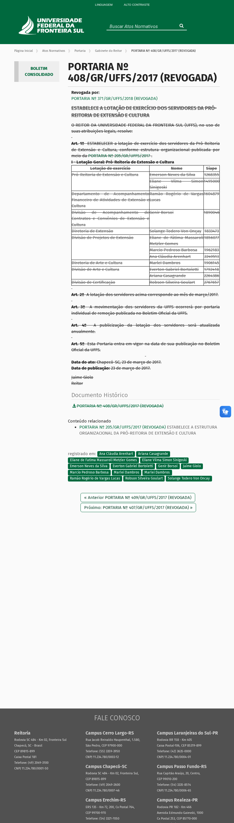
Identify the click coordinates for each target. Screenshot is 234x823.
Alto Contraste (137, 4)
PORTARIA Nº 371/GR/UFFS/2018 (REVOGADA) (114, 98)
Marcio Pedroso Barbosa (89, 472)
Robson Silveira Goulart (144, 479)
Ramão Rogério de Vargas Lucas (95, 479)
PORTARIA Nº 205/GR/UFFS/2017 (119, 155)
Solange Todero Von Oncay (189, 479)
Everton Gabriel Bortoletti (133, 466)
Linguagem (103, 4)
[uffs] (52, 25)
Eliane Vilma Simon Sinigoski (164, 460)
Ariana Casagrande (153, 454)
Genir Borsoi (167, 466)
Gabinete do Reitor (108, 51)
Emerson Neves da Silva (89, 466)
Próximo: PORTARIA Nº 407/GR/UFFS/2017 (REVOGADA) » (138, 507)
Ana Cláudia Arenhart (116, 454)
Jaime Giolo (192, 466)
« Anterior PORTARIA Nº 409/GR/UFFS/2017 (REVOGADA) (137, 497)
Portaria (80, 51)
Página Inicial (23, 51)
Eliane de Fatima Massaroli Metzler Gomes (103, 460)
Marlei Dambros (126, 472)
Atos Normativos (53, 51)
